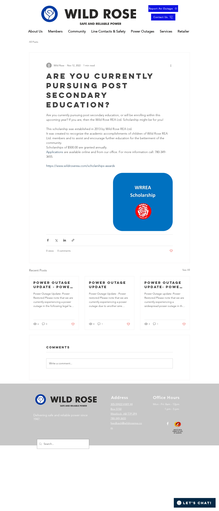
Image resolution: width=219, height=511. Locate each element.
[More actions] (171, 65)
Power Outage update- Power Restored (163, 284)
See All (186, 269)
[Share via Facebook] (47, 240)
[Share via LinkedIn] (64, 240)
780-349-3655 (118, 418)
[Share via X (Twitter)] (56, 240)
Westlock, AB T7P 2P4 (124, 413)
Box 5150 (116, 409)
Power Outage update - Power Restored (53, 284)
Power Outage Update (107, 284)
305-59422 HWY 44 (122, 404)
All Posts (33, 41)
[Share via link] (73, 240)
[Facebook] (168, 424)
